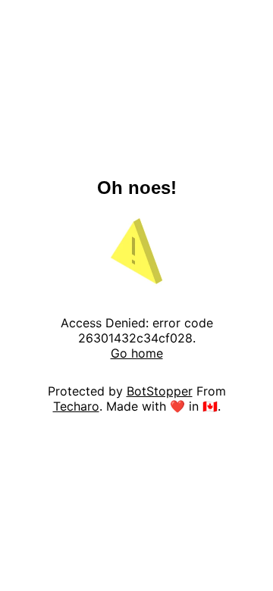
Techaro (76, 406)
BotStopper (160, 391)
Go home (137, 353)
